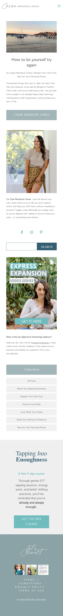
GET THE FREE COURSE (32, 522)
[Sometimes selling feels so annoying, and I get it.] (31, 570)
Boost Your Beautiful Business (31, 389)
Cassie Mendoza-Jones (20, 73)
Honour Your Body (31, 404)
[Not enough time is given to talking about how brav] (43, 570)
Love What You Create (32, 412)
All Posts (32, 381)
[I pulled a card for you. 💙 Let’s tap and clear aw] (20, 570)
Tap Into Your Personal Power (31, 77)
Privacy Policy (30, 587)
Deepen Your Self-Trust (45, 73)
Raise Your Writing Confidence (31, 420)
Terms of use (31, 591)
